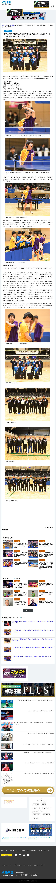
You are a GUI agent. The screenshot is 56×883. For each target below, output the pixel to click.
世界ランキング (21, 850)
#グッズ (44, 804)
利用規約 (30, 865)
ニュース (4, 850)
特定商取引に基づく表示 (38, 865)
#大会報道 (35, 811)
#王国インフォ (36, 814)
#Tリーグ (43, 811)
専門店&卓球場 (32, 850)
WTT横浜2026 (17, 581)
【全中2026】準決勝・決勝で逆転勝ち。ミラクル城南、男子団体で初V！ (31, 656)
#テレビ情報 (46, 814)
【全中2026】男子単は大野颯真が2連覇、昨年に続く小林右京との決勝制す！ (32, 647)
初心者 (40, 850)
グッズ (47, 850)
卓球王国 (4, 25)
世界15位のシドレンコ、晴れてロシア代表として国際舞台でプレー (46, 603)
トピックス (42, 581)
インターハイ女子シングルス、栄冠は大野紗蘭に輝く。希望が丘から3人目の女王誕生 (46, 545)
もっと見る (28, 610)
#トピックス (36, 804)
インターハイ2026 (17, 541)
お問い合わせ (5, 865)
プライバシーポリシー (22, 865)
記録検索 (12, 850)
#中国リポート (36, 808)
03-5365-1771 (19, 875)
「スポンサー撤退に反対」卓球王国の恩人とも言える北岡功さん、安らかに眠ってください (20, 603)
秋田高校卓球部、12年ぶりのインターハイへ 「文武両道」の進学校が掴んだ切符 (46, 584)
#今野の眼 (35, 818)
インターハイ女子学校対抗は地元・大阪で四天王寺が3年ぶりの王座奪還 (20, 563)
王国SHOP (6, 855)
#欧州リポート (47, 808)
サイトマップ (13, 865)
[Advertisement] (28, 515)
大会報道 (11, 25)
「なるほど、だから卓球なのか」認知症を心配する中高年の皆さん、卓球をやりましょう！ (20, 594)
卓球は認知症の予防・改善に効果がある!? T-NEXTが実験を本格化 (46, 594)
